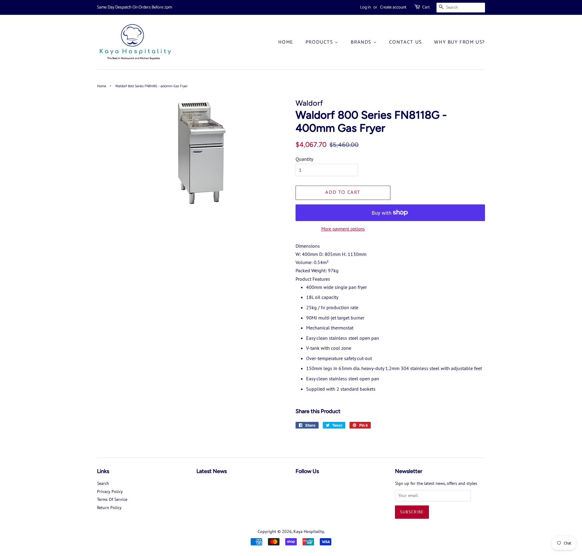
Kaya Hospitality (308, 531)
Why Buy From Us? (459, 42)
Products (320, 42)
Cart (426, 7)
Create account (393, 7)
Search (103, 483)
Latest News (211, 471)
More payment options (343, 229)
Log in (365, 7)
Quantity (304, 159)
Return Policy (109, 507)
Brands (362, 42)
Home (285, 42)
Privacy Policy (110, 491)
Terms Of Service (112, 499)
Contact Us (405, 42)
